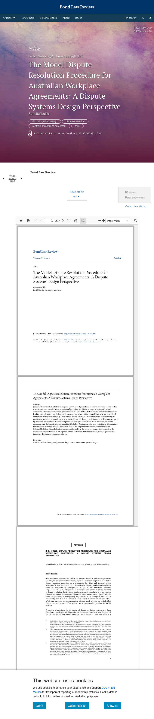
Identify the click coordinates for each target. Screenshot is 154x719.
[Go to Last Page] (68, 220)
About (66, 17)
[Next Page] (63, 220)
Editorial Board (48, 17)
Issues (78, 17)
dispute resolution (75, 121)
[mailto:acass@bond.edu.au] (87, 339)
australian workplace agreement (49, 126)
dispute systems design (44, 121)
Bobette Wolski (39, 114)
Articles (7, 17)
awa (77, 126)
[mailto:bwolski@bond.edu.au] (53, 288)
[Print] (28, 221)
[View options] (21, 220)
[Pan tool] (75, 221)
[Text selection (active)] (83, 221)
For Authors (27, 17)
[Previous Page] (41, 220)
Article (34, 48)
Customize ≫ (78, 705)
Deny (41, 705)
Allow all (114, 705)
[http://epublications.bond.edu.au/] (69, 337)
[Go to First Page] (35, 220)
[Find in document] (135, 221)
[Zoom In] (103, 220)
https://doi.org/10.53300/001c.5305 (80, 133)
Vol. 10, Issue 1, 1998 (41, 56)
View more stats (135, 206)
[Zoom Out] (99, 220)
